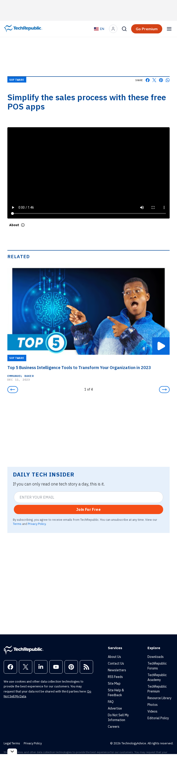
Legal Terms (12, 743)
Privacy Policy (37, 524)
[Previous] (12, 389)
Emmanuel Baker (20, 376)
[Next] (164, 389)
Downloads (156, 657)
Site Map (114, 683)
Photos (153, 705)
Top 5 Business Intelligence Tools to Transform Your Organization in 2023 (79, 367)
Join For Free (88, 509)
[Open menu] (169, 29)
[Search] (124, 29)
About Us (114, 657)
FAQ (111, 702)
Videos (152, 711)
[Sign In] (113, 29)
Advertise (115, 708)
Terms (17, 524)
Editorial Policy (158, 718)
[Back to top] (167, 760)
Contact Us (116, 663)
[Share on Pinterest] (161, 80)
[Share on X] (154, 80)
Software (16, 79)
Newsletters (117, 670)
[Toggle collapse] (12, 751)
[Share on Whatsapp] (168, 80)
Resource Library (159, 698)
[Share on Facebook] (148, 80)
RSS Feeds (115, 677)
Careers (113, 727)
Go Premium (147, 29)
